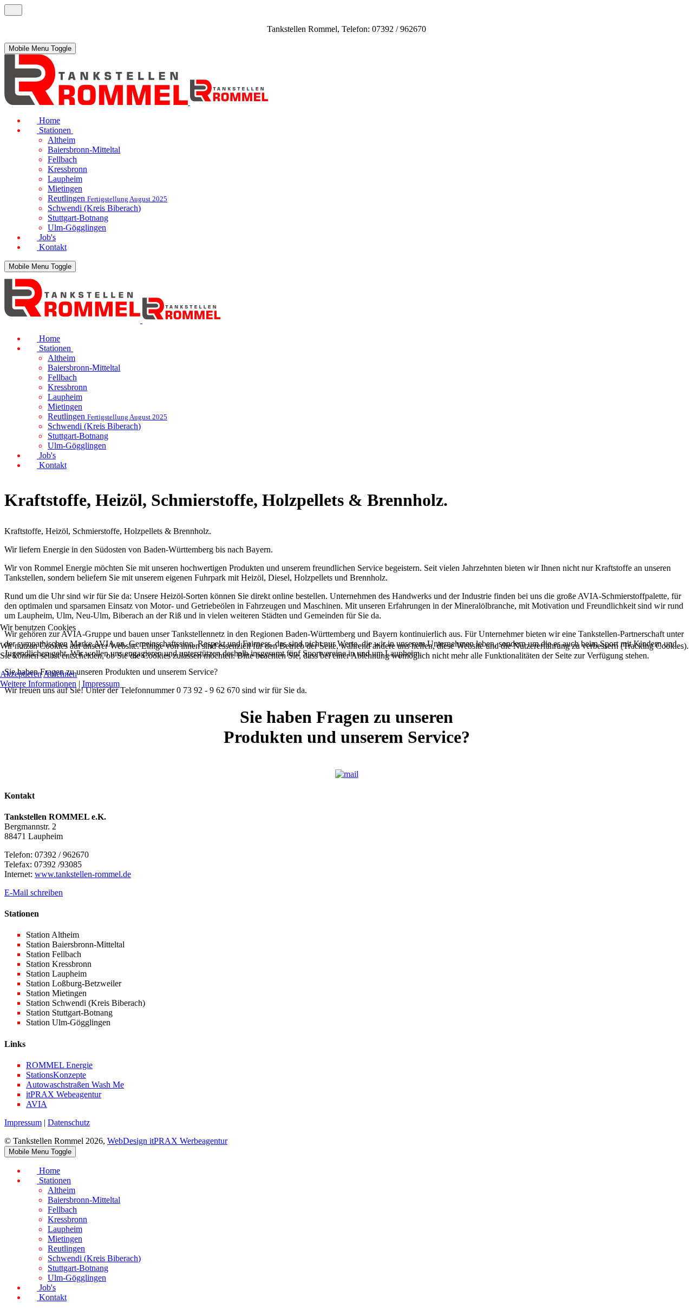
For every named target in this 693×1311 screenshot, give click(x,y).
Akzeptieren (21, 673)
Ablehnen (60, 673)
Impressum (101, 683)
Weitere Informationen (38, 683)
